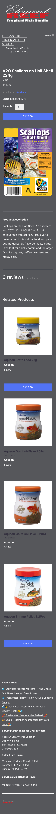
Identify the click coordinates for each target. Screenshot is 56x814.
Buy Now (28, 116)
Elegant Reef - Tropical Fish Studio (14, 40)
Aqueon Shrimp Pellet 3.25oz (24, 616)
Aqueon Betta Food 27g (20, 360)
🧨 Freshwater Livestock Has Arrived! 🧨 (24, 715)
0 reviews (21, 92)
